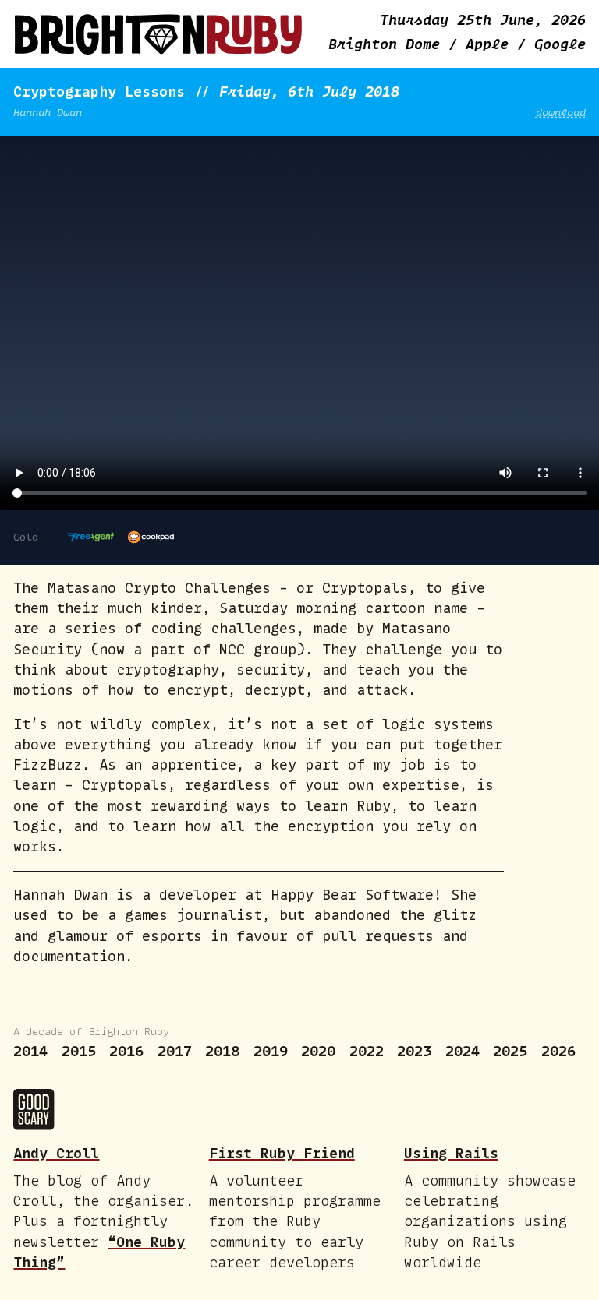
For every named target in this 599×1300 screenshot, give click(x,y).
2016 (126, 1051)
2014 (30, 1051)
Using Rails (451, 1153)
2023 (414, 1051)
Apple (491, 44)
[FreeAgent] (91, 537)
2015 (79, 1051)
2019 (270, 1051)
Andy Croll (56, 1153)
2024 (462, 1051)
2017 (175, 1051)
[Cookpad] (151, 537)
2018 (222, 1051)
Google (560, 44)
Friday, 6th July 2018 (309, 91)
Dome (388, 44)
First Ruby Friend (282, 1153)
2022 (366, 1051)
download (561, 112)
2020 (318, 1051)
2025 (510, 1051)
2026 (558, 1051)
